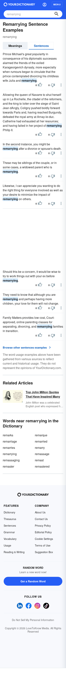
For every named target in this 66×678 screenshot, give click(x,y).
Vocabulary (10, 539)
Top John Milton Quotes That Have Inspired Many (43, 394)
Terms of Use (42, 545)
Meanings (15, 46)
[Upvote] (40, 85)
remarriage (10, 441)
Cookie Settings (44, 539)
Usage (7, 545)
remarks (8, 435)
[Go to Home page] (19, 4)
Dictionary (9, 512)
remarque (41, 435)
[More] (61, 85)
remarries (9, 448)
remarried (41, 441)
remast (39, 460)
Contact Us (41, 519)
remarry (40, 448)
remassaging (11, 460)
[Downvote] (53, 85)
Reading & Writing (14, 552)
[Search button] (56, 14)
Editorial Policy (43, 532)
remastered (42, 466)
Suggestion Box (44, 552)
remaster (8, 466)
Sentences (41, 46)
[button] (44, 4)
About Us (40, 512)
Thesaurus (10, 519)
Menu (57, 4)
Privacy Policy (43, 525)
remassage (42, 454)
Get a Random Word (33, 581)
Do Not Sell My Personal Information (33, 620)
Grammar (9, 532)
